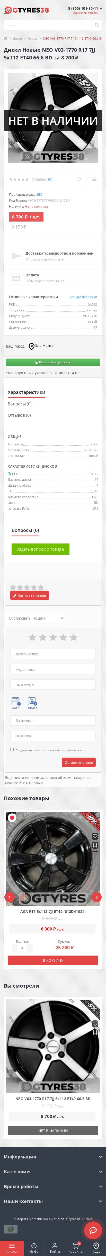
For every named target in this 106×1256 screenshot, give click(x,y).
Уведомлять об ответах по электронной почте (51, 750)
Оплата (32, 275)
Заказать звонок (85, 13)
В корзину (53, 960)
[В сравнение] (95, 845)
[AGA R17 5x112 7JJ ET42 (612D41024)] (53, 859)
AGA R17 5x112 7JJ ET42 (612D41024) (52, 911)
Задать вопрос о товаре (40, 549)
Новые (33, 38)
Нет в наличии (53, 1130)
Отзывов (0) (19, 415)
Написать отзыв (31, 595)
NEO (39, 194)
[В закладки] (95, 836)
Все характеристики (83, 297)
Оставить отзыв (79, 762)
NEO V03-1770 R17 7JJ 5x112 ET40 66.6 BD (53, 1098)
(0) (50, 179)
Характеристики (26, 392)
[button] (85, 8)
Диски (17, 38)
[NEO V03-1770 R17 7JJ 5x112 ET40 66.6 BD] (53, 1046)
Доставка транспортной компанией (59, 253)
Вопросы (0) (20, 404)
